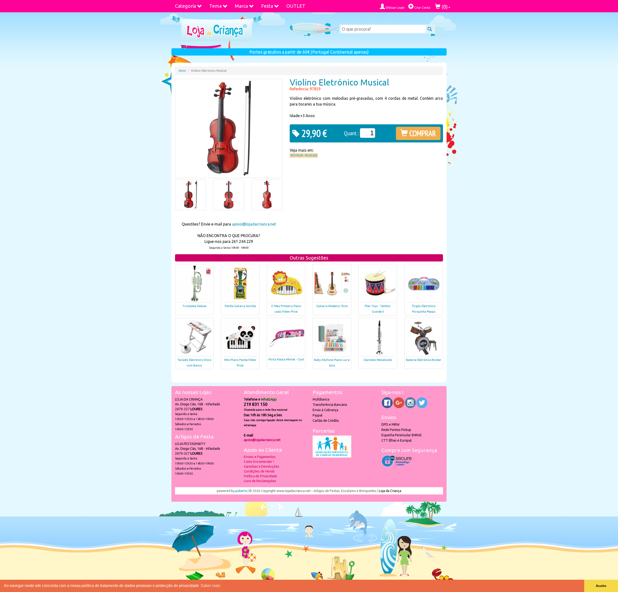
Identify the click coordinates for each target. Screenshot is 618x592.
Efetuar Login (395, 7)
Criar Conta (422, 7)
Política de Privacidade (260, 476)
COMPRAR (422, 133)
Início (182, 70)
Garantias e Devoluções (261, 466)
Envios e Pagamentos (260, 457)
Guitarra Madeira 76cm (332, 306)
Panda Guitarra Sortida (240, 306)
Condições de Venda (259, 471)
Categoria (185, 6)
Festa (267, 6)
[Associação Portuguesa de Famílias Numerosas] (332, 456)
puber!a (241, 491)
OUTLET (295, 6)
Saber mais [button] (210, 586)
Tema (215, 6)
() (444, 7)
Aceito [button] (601, 586)
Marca (241, 6)
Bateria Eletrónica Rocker (423, 359)
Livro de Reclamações (260, 481)
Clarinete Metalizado (378, 359)
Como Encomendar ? (259, 462)
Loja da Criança (390, 491)
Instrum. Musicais (303, 155)
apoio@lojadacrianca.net (254, 224)
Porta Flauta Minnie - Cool (286, 359)
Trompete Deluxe (194, 306)
